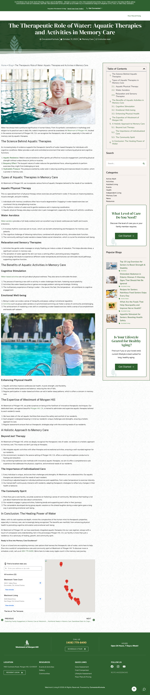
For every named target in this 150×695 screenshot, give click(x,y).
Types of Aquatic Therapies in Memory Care (125, 81)
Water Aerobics (123, 90)
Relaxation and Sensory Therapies (126, 95)
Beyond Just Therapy (125, 127)
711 (68, 2)
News (106, 16)
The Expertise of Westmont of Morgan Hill (125, 118)
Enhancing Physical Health (127, 113)
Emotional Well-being (125, 110)
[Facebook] (112, 666)
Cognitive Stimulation (125, 106)
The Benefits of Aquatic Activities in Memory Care (128, 101)
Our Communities (44, 16)
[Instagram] (118, 666)
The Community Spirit (125, 137)
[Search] (143, 163)
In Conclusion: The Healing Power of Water (128, 142)
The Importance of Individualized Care (130, 132)
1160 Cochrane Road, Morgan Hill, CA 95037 (20, 667)
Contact (116, 16)
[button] (144, 69)
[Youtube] (124, 666)
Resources (86, 16)
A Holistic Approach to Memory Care (128, 123)
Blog (11, 65)
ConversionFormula (97, 687)
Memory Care (88, 39)
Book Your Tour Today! (76, 8)
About (74, 16)
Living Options (61, 16)
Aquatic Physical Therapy (127, 86)
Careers (97, 16)
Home (4, 65)
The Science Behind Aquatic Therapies (124, 75)
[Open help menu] (144, 689)
